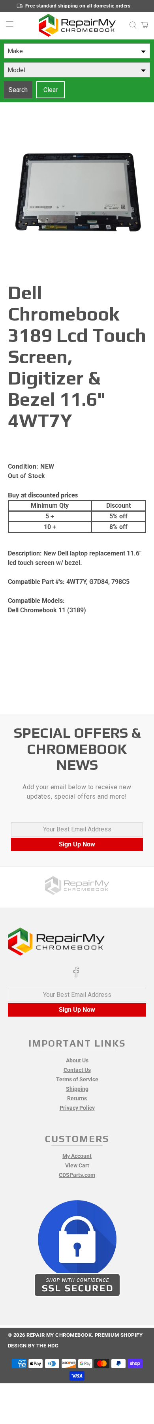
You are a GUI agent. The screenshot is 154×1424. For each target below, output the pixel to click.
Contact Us (77, 1070)
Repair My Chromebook (59, 1335)
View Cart (77, 1165)
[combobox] (77, 50)
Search (18, 90)
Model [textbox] (16, 70)
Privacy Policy (77, 1108)
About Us (77, 1060)
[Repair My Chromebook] (77, 25)
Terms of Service (77, 1079)
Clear (50, 90)
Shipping (77, 1089)
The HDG (47, 1346)
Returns (77, 1098)
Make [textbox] (15, 51)
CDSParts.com (77, 1175)
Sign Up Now (77, 844)
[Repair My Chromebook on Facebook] (76, 975)
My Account (77, 1156)
